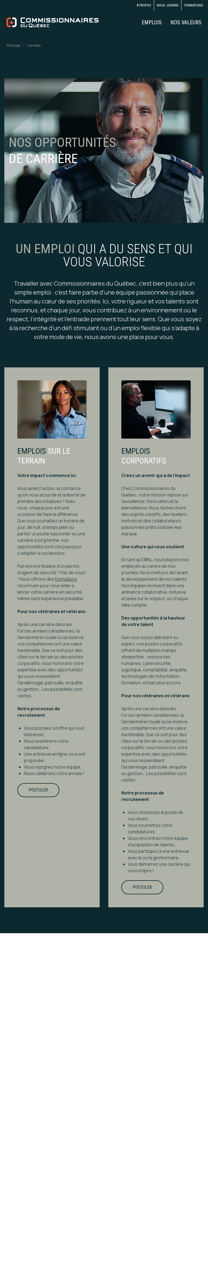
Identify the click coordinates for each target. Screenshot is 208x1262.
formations (66, 579)
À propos (143, 5)
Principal (13, 45)
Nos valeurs (186, 22)
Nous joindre (167, 5)
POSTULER (38, 790)
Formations (193, 5)
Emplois (152, 22)
